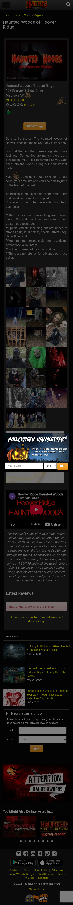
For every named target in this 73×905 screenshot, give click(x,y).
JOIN (63, 466)
